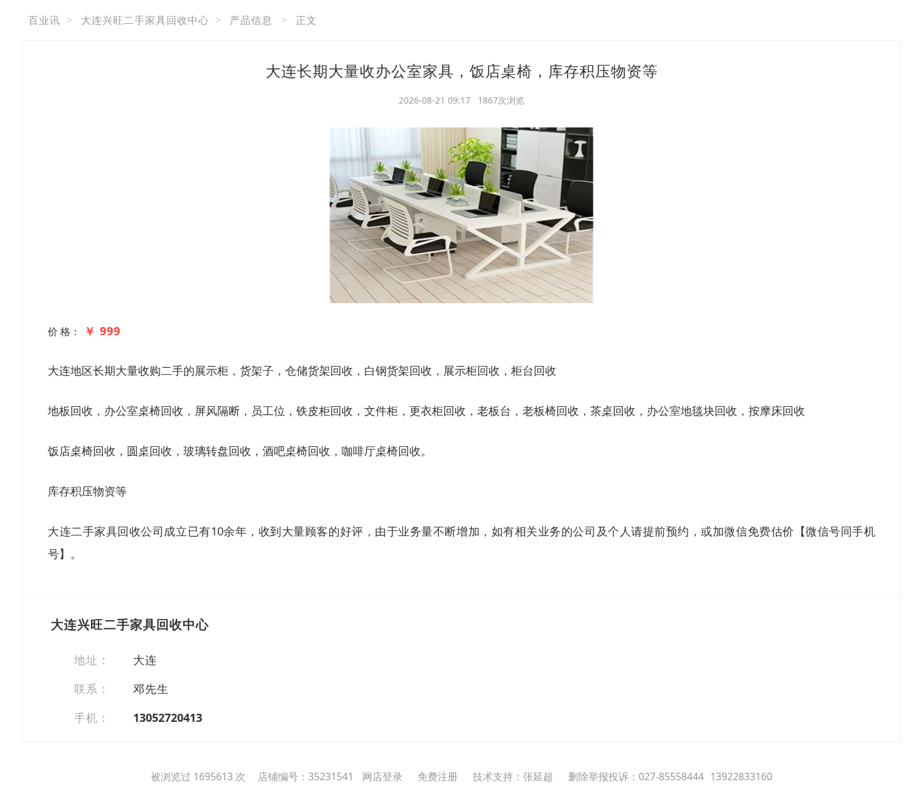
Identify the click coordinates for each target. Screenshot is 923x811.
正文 (306, 20)
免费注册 (438, 776)
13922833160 (741, 776)
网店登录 (382, 776)
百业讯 (44, 20)
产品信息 (251, 20)
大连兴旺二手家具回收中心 (145, 20)
